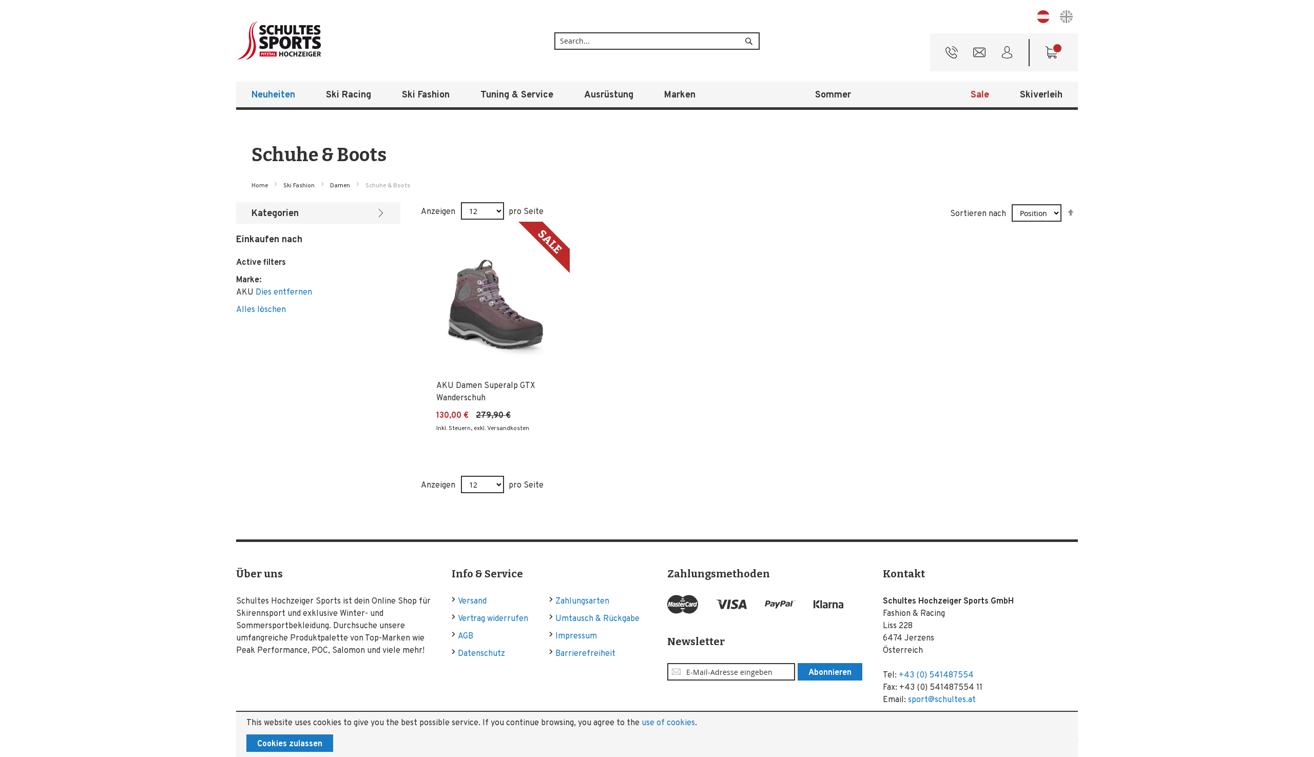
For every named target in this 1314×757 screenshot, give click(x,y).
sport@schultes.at (942, 700)
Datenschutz (481, 654)
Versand (472, 601)
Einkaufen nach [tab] (269, 240)
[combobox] (657, 41)
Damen (341, 186)
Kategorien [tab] (275, 214)
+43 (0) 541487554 (936, 675)
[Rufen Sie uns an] (951, 55)
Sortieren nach (978, 214)
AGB (465, 636)
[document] (657, 734)
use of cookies (668, 723)
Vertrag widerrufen (493, 619)
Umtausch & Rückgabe (597, 619)
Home (260, 186)
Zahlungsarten (582, 601)
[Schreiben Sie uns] (979, 55)
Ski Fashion (299, 186)
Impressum (576, 636)
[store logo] (313, 41)
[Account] (1007, 55)
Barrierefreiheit (585, 654)
